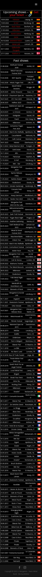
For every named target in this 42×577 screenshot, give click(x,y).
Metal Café (16, 44)
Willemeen (16, 30)
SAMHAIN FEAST (16, 41)
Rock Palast (16, 26)
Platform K (16, 53)
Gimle (16, 37)
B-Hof (16, 23)
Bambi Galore (16, 34)
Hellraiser (16, 19)
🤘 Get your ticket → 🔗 (24, 13)
